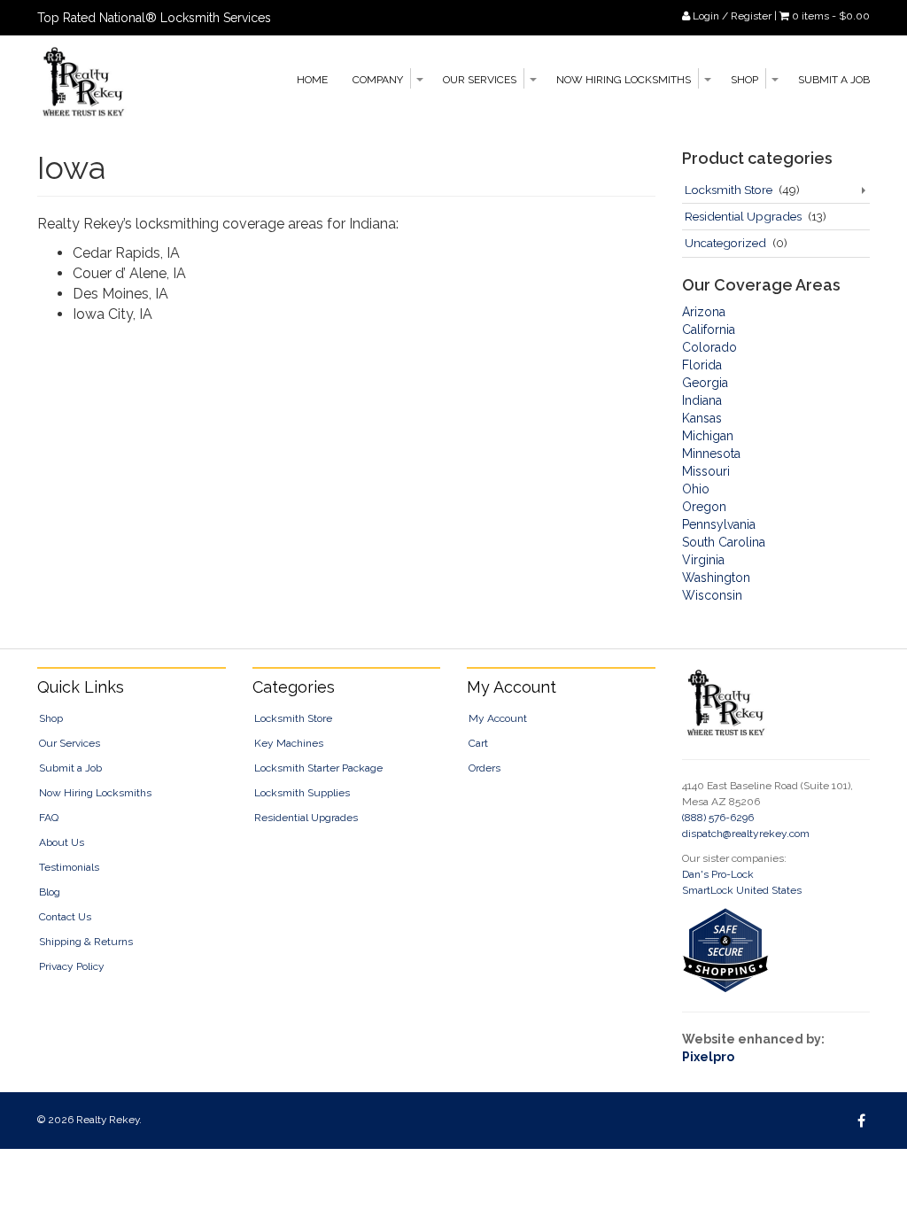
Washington (716, 577)
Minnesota (711, 453)
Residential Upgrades (743, 216)
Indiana (702, 400)
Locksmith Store (728, 189)
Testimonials (69, 867)
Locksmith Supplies (302, 793)
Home (312, 80)
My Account (498, 718)
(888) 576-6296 (718, 817)
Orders (484, 768)
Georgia (705, 383)
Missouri (706, 471)
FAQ (48, 817)
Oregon (704, 507)
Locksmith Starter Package (318, 768)
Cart (478, 743)
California (708, 329)
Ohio (695, 489)
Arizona (703, 312)
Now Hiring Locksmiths (623, 80)
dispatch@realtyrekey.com (746, 833)
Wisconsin (712, 595)
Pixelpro (708, 1057)
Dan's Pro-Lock (718, 874)
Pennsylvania (719, 524)
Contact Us (65, 917)
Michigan (707, 436)
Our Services (479, 80)
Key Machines (288, 743)
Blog (49, 892)
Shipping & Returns (86, 941)
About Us (61, 842)
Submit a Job (834, 80)
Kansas (702, 418)
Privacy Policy (72, 966)
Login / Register (730, 16)
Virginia (703, 560)
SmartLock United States (742, 890)
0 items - (831, 16)
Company (378, 80)
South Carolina (723, 542)
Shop (744, 80)
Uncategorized (725, 243)
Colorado (709, 347)
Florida (702, 365)
